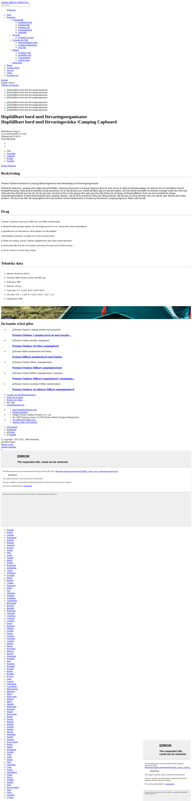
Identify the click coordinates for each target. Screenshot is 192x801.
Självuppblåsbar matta (28, 42)
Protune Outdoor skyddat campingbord (35, 345)
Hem (9, 15)
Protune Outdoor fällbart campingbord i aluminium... (43, 378)
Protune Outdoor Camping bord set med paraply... (41, 335)
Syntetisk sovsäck (26, 37)
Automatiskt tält (25, 30)
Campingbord (24, 57)
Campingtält (17, 20)
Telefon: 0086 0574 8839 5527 (15, 2)
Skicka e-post (7, 444)
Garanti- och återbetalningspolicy (21, 395)
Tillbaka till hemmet (10, 85)
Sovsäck (16, 35)
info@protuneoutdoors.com (24, 409)
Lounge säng (24, 60)
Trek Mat (22, 47)
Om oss (10, 70)
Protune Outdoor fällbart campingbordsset (37, 367)
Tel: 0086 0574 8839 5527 (24, 420)
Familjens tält (24, 27)
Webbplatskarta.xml (15, 405)
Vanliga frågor (13, 68)
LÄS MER (6, 318)
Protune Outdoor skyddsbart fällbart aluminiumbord (43, 389)
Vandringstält (24, 25)
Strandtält (22, 32)
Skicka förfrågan (8, 166)
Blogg (9, 65)
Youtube (10, 161)
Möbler (15, 50)
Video (9, 73)
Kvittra (10, 158)
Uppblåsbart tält (25, 22)
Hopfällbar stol (24, 55)
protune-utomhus (8, 447)
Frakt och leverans (15, 397)
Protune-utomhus (20, 412)
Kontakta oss (12, 75)
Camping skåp (24, 52)
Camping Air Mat (20, 40)
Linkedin (11, 156)
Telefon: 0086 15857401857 (25, 422)
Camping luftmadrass (27, 45)
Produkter (11, 17)
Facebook (11, 153)
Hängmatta (17, 63)
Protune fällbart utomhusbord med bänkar (37, 356)
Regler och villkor (15, 400)
